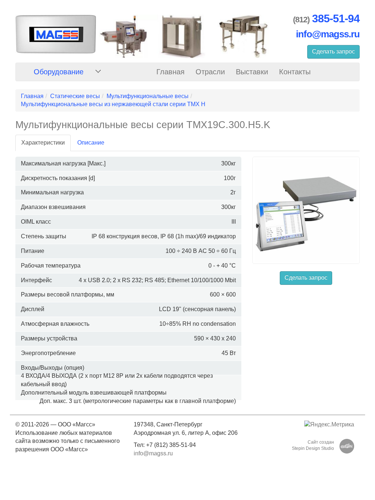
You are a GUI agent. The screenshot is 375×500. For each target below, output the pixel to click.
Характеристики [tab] (43, 142)
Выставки (252, 72)
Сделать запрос (333, 51)
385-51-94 (336, 18)
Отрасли (210, 72)
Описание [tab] (90, 142)
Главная (170, 72)
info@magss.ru (328, 34)
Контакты (295, 72)
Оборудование (58, 72)
